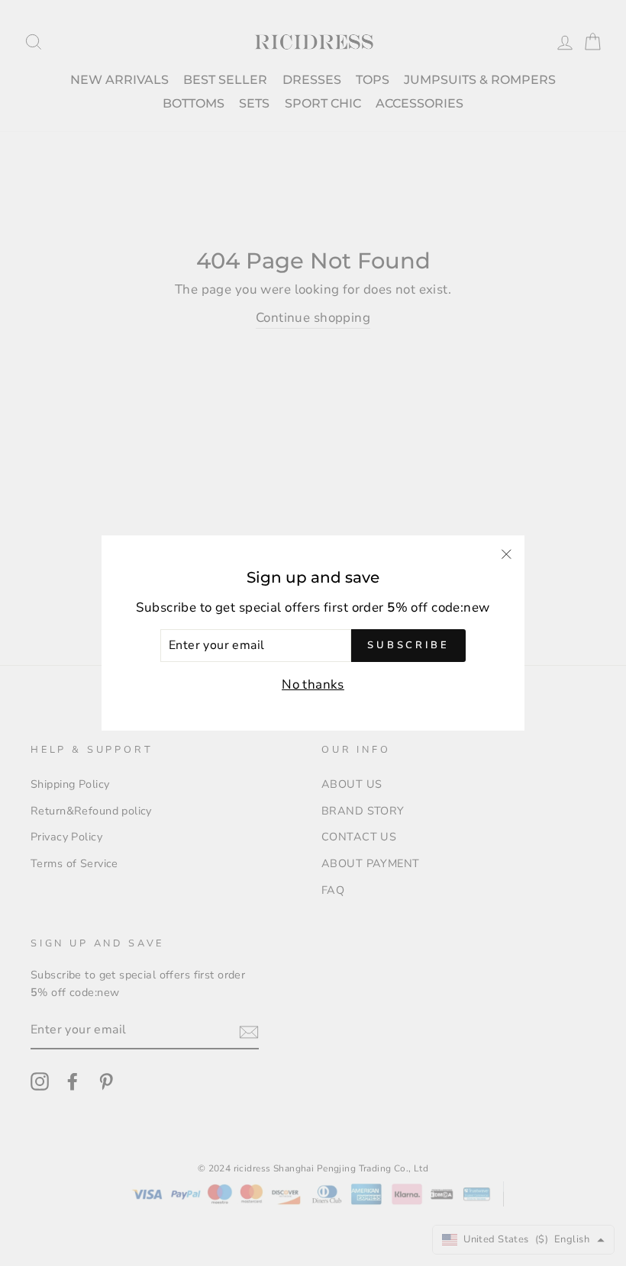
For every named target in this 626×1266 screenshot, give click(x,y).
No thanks (313, 684)
